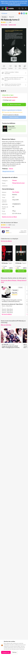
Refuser (14, 652)
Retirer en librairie (14, 117)
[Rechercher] (19, 8)
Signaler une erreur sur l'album (9, 216)
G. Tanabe (4, 266)
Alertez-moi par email (15, 104)
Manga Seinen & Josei (18, 183)
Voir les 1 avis (4, 24)
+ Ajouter (11, 168)
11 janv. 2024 (23, 231)
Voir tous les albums (6, 241)
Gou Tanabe (15, 192)
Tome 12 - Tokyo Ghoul (7, 309)
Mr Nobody (4, 13)
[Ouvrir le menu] (2, 8)
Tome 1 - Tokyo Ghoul (7, 305)
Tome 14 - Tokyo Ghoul (7, 312)
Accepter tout (5, 652)
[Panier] (22, 8)
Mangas (14, 180)
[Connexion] (25, 8)
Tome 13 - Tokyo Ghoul (7, 310)
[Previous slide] (3, 45)
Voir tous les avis (5, 227)
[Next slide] (24, 45)
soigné (13, 100)
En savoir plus (16, 4)
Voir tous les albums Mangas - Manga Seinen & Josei (13, 281)
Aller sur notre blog (6, 325)
